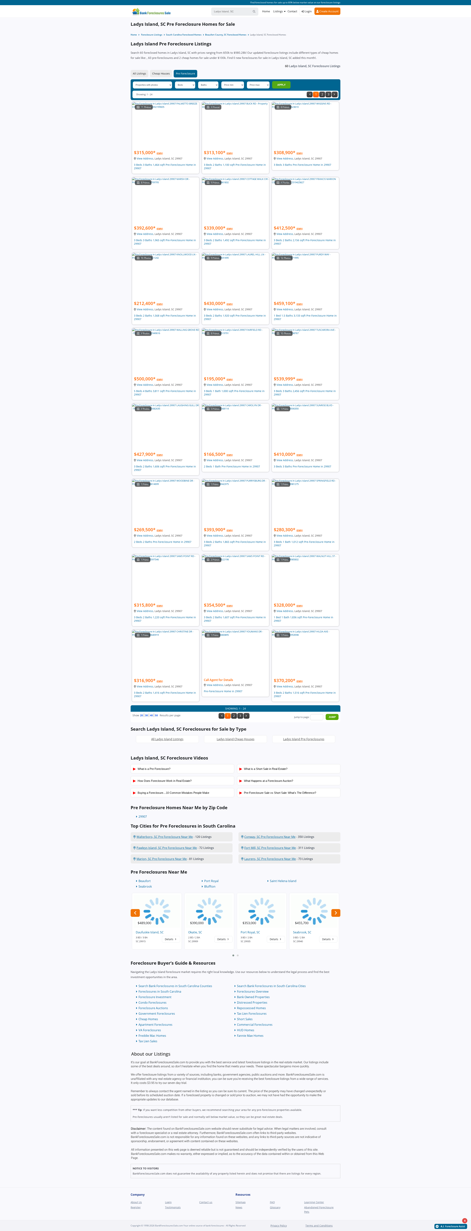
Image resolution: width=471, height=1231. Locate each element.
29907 (143, 817)
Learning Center (314, 1202)
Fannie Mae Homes (250, 1036)
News (239, 1207)
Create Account (329, 11)
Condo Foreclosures (153, 1003)
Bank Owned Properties (253, 997)
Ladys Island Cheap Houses (235, 739)
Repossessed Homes (251, 1008)
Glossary (275, 1207)
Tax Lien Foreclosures (252, 1014)
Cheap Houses (161, 73)
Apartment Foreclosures (155, 1025)
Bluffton (209, 886)
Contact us (205, 1202)
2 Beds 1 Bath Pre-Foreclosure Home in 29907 (232, 466)
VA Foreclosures (150, 1030)
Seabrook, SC (302, 932)
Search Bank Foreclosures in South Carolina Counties (175, 986)
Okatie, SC (195, 932)
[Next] (335, 94)
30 (146, 715)
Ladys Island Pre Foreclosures (303, 739)
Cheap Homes (148, 1019)
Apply (281, 84)
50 (156, 715)
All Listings (139, 73)
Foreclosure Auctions (153, 1008)
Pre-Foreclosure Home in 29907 (223, 691)
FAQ (272, 1202)
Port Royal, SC (250, 932)
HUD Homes (245, 1030)
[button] (233, 955)
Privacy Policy (278, 1225)
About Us (136, 1202)
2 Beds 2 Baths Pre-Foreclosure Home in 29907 (162, 542)
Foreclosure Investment (155, 997)
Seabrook (145, 886)
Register (136, 1207)
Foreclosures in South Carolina (160, 991)
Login (308, 11)
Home (266, 11)
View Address (145, 158)
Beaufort (145, 881)
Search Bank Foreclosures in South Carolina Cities (271, 986)
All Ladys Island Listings (167, 739)
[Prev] (310, 94)
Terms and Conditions (319, 1225)
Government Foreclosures (157, 1014)
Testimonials (173, 1207)
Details (169, 939)
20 (141, 715)
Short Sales (245, 1019)
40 (151, 715)
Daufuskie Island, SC (150, 932)
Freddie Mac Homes (152, 1036)
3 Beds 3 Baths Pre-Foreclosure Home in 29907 (302, 164)
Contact (292, 11)
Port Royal (211, 881)
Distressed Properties (252, 1003)
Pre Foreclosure (185, 73)
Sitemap (241, 1202)
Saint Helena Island (283, 881)
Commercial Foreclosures (254, 1025)
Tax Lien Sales (148, 1041)
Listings (278, 11)
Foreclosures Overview (252, 991)
